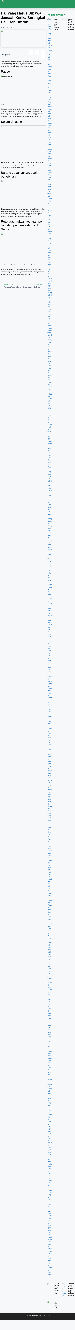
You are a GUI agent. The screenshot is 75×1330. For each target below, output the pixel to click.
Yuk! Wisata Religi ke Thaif (56, 1304)
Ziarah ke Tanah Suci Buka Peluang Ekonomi (56, 24)
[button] (53, 4)
